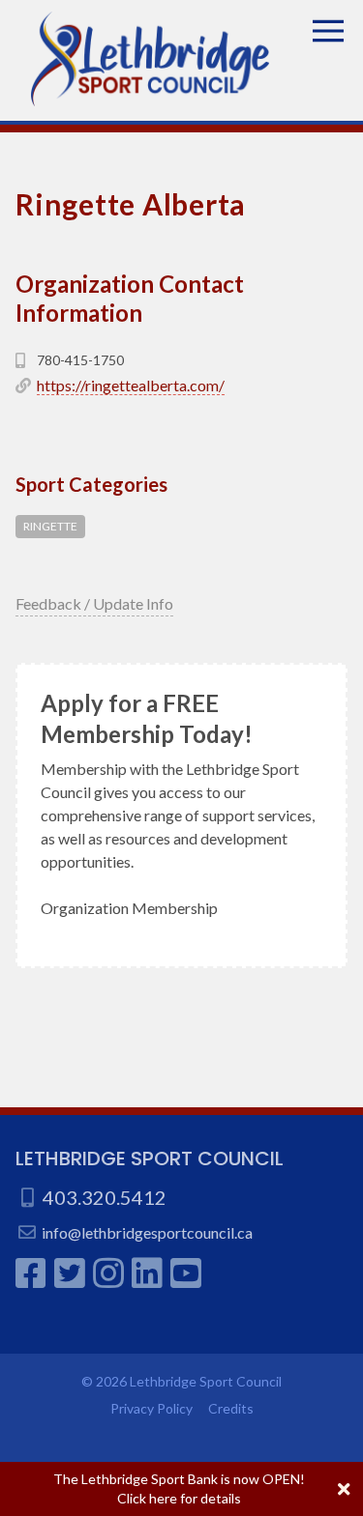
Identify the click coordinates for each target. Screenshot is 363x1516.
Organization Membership (129, 908)
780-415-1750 (80, 360)
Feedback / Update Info (94, 603)
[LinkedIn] (147, 1272)
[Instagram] (108, 1272)
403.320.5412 (104, 1197)
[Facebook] (30, 1272)
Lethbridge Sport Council (149, 1158)
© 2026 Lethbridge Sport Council (181, 1381)
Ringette (50, 526)
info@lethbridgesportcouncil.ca (147, 1232)
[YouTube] (185, 1272)
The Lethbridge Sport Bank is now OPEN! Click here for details (179, 1488)
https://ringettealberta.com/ (131, 385)
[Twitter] (69, 1272)
